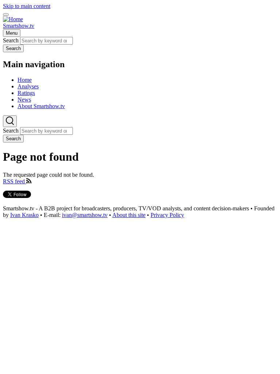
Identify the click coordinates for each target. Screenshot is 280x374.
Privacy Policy (167, 215)
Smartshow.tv (18, 26)
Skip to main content (26, 6)
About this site (128, 215)
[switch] (6, 15)
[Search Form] (10, 121)
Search (11, 40)
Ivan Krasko (24, 215)
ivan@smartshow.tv (85, 215)
